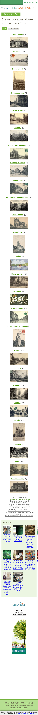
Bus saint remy (17, 479)
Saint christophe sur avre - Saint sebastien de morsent (19, 513)
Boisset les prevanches (17, 145)
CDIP (22, 703)
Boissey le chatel (17, 163)
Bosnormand (17, 215)
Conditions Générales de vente (21, 705)
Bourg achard (17, 309)
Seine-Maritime (14, 29)
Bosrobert (17, 232)
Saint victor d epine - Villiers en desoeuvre (19, 516)
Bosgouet (17, 180)
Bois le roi (17, 110)
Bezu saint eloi (17, 93)
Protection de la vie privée (18, 708)
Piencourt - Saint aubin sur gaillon (19, 511)
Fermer (31, 714)
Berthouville (17, 34)
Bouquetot (17, 291)
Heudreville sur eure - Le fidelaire (19, 506)
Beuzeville (17, 51)
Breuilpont (17, 385)
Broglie (17, 420)
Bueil (17, 461)
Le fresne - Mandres (19, 507)
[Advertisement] (19, 673)
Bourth (17, 350)
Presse (7, 705)
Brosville (17, 444)
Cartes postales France (11, 14)
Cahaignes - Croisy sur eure (19, 501)
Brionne (17, 403)
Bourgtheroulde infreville (17, 326)
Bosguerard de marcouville (17, 197)
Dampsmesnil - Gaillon (19, 502)
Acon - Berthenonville (19, 498)
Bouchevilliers (17, 274)
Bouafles (17, 256)
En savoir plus (23, 714)
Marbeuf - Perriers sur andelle (19, 509)
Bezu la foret (17, 69)
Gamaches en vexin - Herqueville (19, 504)
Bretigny (17, 368)
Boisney (17, 128)
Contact (29, 703)
